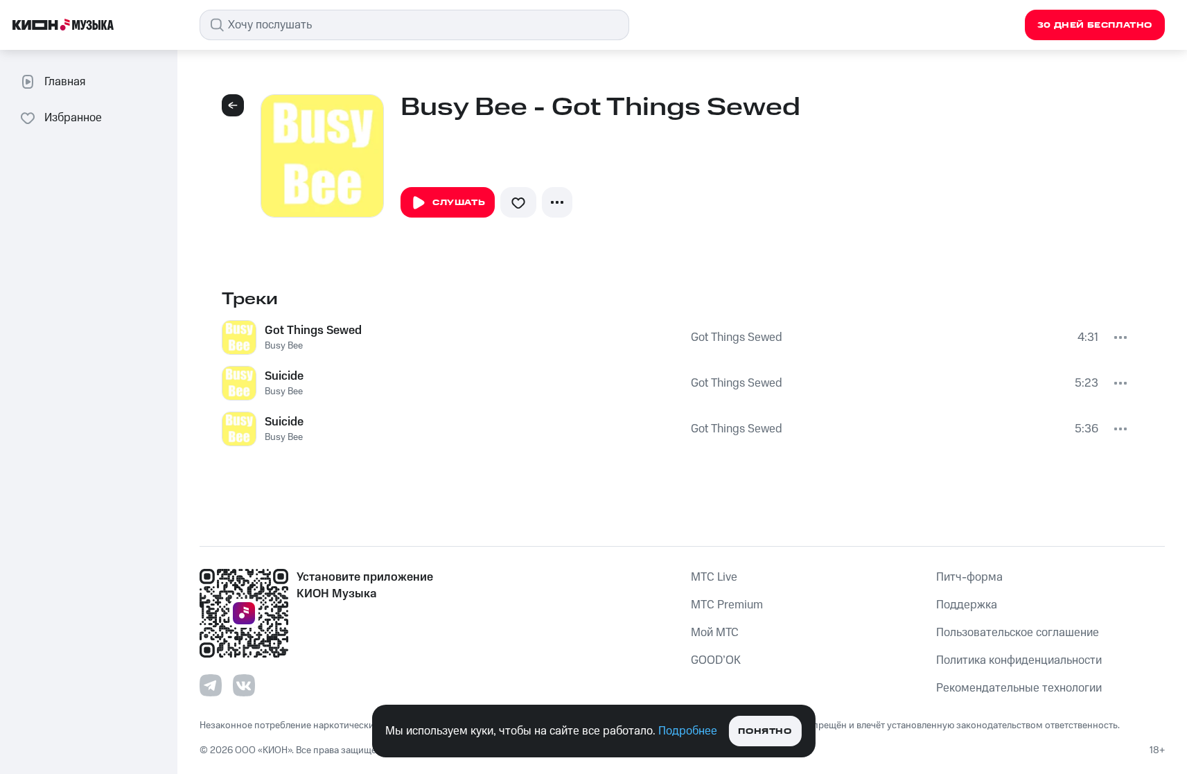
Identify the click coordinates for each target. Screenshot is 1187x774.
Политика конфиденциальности (1019, 660)
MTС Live (714, 577)
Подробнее (687, 731)
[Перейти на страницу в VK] (244, 685)
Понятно (764, 731)
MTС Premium (727, 605)
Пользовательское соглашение (1017, 632)
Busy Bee (284, 346)
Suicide (284, 376)
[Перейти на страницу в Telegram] (211, 685)
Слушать (458, 203)
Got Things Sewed (313, 330)
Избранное (73, 117)
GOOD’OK (716, 660)
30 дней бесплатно (1094, 25)
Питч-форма (969, 577)
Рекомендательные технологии (1019, 688)
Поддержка (966, 605)
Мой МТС (715, 632)
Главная (64, 81)
